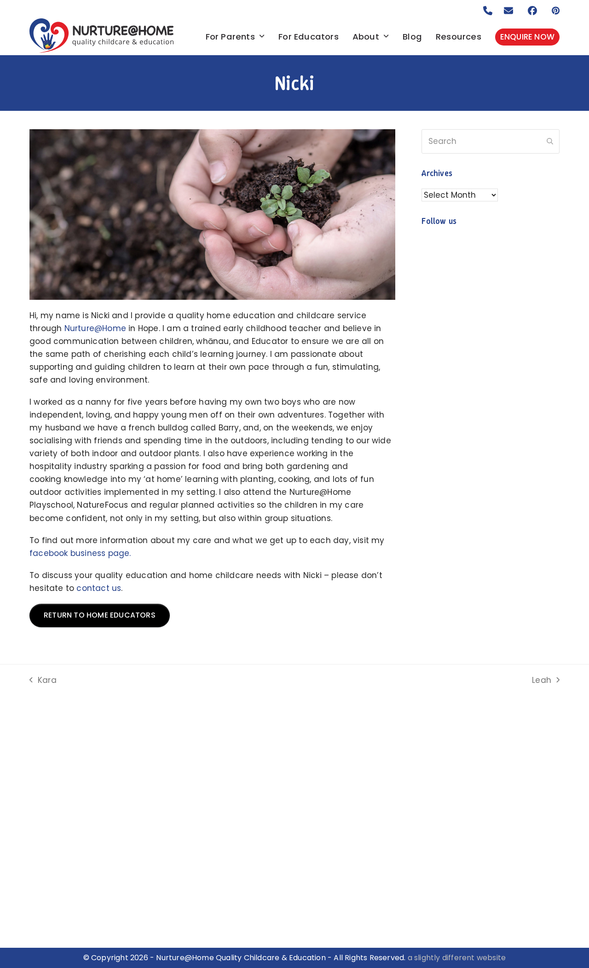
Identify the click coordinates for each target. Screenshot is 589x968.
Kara (43, 681)
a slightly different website (457, 957)
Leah (541, 681)
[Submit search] (550, 141)
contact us (98, 588)
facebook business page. (80, 553)
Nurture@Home (95, 328)
